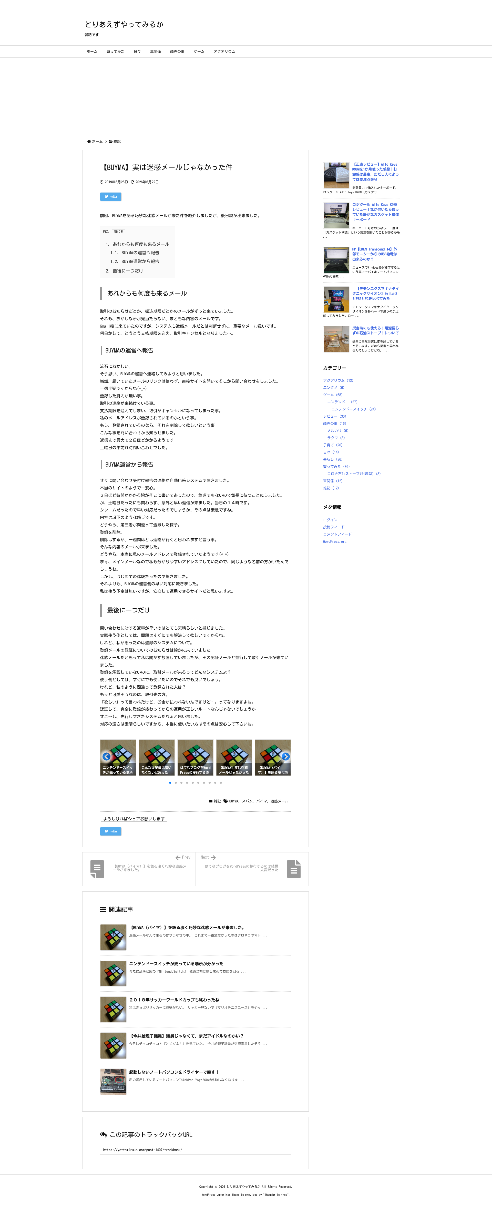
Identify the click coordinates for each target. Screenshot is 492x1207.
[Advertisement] (246, 96)
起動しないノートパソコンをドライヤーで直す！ (174, 1072)
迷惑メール (280, 801)
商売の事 (334, 423)
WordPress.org (334, 541)
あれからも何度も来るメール (137, 244)
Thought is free (276, 1194)
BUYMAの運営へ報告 (134, 252)
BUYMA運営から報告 (134, 261)
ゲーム (333, 395)
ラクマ (336, 438)
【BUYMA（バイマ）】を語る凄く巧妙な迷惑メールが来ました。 (187, 928)
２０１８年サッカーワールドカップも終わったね (174, 1000)
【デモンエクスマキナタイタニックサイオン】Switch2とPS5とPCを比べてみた (375, 293)
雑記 (117, 141)
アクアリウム (338, 380)
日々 (331, 452)
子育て (333, 445)
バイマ (261, 801)
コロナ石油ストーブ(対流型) (354, 474)
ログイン (330, 520)
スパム (247, 801)
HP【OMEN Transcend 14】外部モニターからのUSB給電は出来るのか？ (374, 254)
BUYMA (233, 801)
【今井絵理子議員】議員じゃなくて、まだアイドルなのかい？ (186, 1036)
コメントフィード (337, 534)
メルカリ (338, 430)
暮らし (333, 459)
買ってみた (336, 466)
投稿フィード (334, 527)
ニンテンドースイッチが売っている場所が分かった (176, 964)
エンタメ (334, 387)
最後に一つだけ (124, 271)
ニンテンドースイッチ (353, 409)
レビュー (334, 416)
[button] (105, 758)
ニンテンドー (342, 402)
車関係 (333, 481)
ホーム (97, 141)
